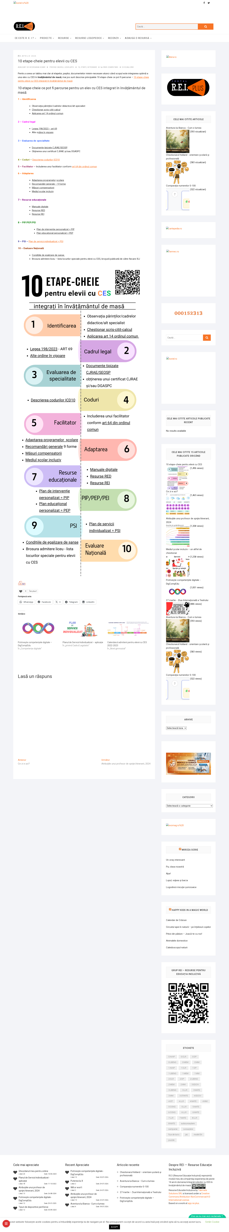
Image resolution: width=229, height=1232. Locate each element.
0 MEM (185, 1062)
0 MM (196, 1062)
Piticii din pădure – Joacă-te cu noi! (184, 933)
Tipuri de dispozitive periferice (33, 1207)
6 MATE (196, 1112)
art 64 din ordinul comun (84, 166)
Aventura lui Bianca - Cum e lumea (87, 1203)
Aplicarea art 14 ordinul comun (47, 113)
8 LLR (194, 1118)
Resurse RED (38, 210)
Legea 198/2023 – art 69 (44, 128)
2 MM (183, 1084)
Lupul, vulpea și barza (177, 880)
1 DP (194, 1068)
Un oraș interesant (175, 859)
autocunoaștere (188, 1123)
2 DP (182, 1079)
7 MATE (182, 1118)
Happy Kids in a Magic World (190, 910)
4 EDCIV (197, 1095)
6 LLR (183, 1112)
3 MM (170, 1095)
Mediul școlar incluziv (43, 191)
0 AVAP (171, 1056)
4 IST (170, 1101)
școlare (60, 180)
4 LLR (181, 1101)
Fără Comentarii (110, 67)
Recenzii (113, 38)
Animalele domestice (177, 940)
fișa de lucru (173, 1134)
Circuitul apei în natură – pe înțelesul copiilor (188, 927)
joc (186, 1134)
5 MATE (196, 1107)
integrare (92, 67)
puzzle (171, 1140)
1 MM (196, 1073)
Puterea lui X (77, 1181)
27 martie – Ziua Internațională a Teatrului (140, 1192)
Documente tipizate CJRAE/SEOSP (49, 147)
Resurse (63, 38)
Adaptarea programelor (44, 180)
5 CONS (171, 1107)
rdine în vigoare (45, 132)
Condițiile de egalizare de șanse (48, 255)
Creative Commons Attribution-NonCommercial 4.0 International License (189, 1196)
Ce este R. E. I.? (24, 38)
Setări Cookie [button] (212, 1222)
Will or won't (76, 1187)
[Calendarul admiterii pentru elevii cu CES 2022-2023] (128, 629)
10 (79, 67)
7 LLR (170, 1118)
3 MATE (196, 1090)
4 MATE (193, 1101)
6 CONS (171, 1112)
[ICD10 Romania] (188, 754)
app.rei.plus (193, 1203)
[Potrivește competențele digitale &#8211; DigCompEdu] (39, 629)
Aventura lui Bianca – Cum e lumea (137, 1181)
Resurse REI (38, 214)
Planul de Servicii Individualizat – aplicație (83, 642)
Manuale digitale (40, 206)
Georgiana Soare (37, 67)
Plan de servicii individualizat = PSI (46, 241)
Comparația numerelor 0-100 (134, 1186)
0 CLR (183, 1056)
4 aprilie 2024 (28, 56)
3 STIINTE (183, 1095)
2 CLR (171, 1079)
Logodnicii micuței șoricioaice (181, 887)
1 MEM (185, 1073)
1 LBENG (172, 1073)
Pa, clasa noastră (175, 866)
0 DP (194, 1056)
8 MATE (171, 1123)
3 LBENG (172, 1090)
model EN (198, 1134)
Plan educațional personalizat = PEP (55, 233)
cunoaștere (188, 1129)
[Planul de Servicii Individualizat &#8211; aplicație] (83, 629)
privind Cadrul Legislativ (62, 67)
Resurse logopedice (88, 38)
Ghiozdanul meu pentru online (33, 1171)
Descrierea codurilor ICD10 (46, 159)
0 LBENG (172, 1062)
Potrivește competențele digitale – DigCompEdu (137, 1199)
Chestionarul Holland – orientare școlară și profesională (140, 1174)
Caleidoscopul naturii (176, 947)
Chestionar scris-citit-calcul (46, 109)
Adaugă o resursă (137, 38)
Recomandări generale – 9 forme (49, 184)
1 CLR (183, 1068)
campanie (172, 1129)
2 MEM (171, 1084)
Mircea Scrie (190, 850)
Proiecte (46, 38)
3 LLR (184, 1090)
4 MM (205, 1101)
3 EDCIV (195, 1084)
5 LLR (183, 1107)
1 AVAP (171, 1068)
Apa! (168, 873)
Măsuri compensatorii (43, 187)
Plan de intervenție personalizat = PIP (55, 229)
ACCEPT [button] (114, 1227)
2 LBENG (194, 1079)
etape (83, 67)
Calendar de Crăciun (176, 920)
